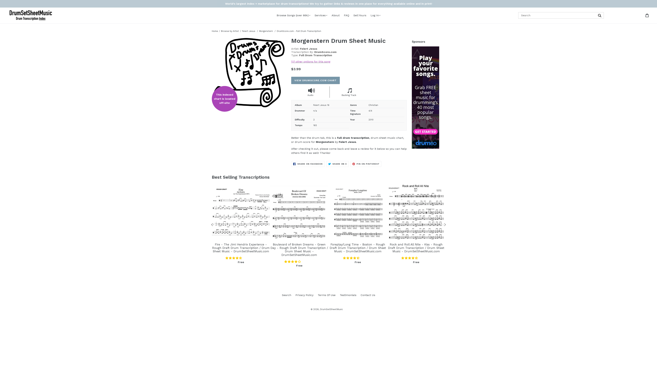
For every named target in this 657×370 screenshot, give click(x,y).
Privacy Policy (304, 295)
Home (215, 31)
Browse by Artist (230, 31)
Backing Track (349, 95)
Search (286, 295)
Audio (310, 95)
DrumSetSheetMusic (331, 309)
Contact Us (368, 295)
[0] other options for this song (310, 61)
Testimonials (348, 295)
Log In (375, 15)
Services (320, 15)
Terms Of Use (327, 295)
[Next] (445, 225)
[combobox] (561, 15)
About (336, 15)
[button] (234, 258)
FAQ (346, 15)
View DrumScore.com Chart (315, 80)
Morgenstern (266, 31)
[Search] (600, 15)
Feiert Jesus (248, 31)
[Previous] (212, 225)
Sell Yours (359, 15)
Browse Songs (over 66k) (293, 15)
